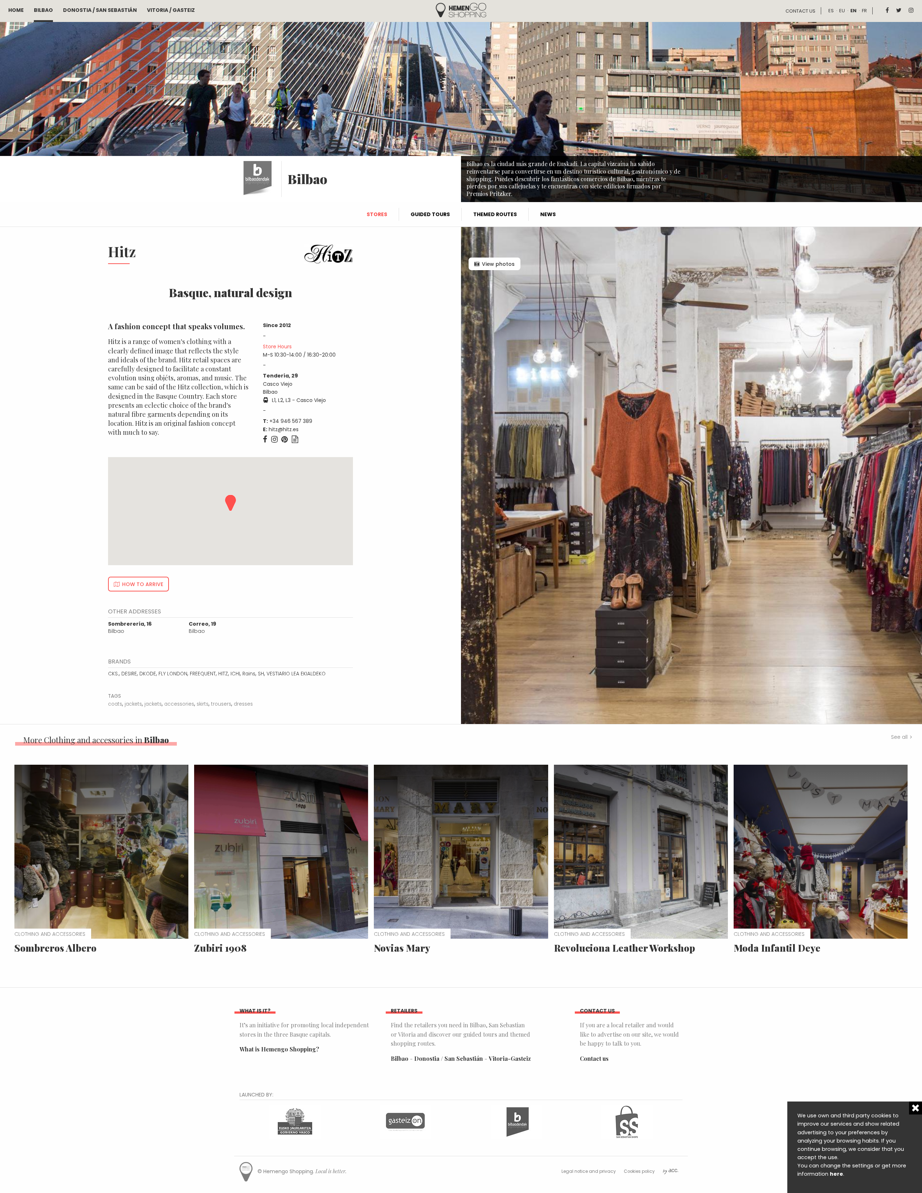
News (548, 214)
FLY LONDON (172, 673)
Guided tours (430, 214)
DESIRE (129, 673)
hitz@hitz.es (284, 429)
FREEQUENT (203, 673)
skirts (203, 704)
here (836, 1174)
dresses (243, 704)
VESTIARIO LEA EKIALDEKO (296, 673)
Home (16, 10)
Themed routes (495, 214)
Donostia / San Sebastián (100, 10)
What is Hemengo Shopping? (279, 1049)
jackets (133, 704)
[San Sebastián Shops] (627, 1121)
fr (864, 10)
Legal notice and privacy (588, 1171)
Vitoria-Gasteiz (510, 1058)
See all (899, 737)
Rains (248, 673)
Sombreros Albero (55, 948)
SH (261, 673)
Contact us (800, 11)
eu (842, 10)
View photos (498, 264)
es (831, 10)
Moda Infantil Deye (777, 948)
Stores (377, 214)
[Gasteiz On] (405, 1121)
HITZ (223, 673)
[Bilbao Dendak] (516, 1121)
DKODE (147, 673)
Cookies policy (639, 1171)
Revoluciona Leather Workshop (624, 948)
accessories (179, 704)
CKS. (113, 673)
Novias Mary (402, 948)
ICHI (235, 673)
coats (115, 704)
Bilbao (43, 10)
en (853, 10)
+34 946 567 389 (290, 421)
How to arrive (142, 584)
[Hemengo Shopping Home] (461, 9)
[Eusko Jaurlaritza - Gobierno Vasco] (295, 1121)
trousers (221, 704)
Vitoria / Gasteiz (171, 10)
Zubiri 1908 (220, 948)
